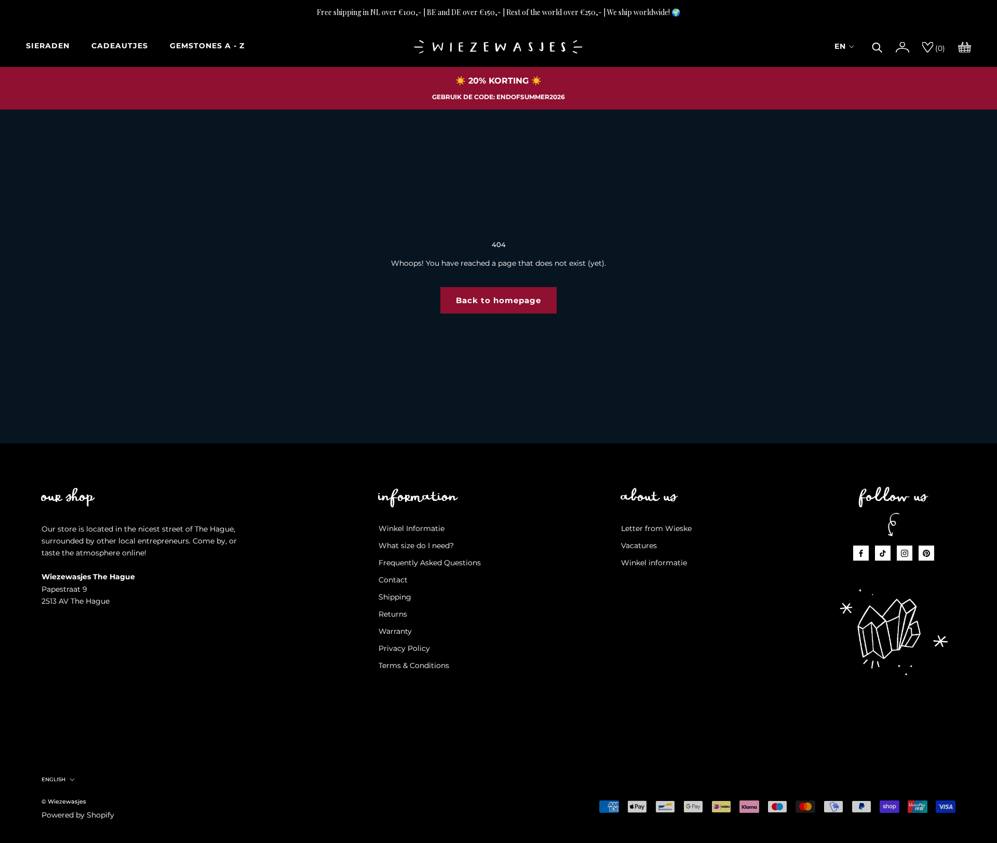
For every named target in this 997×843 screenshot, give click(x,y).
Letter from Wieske (656, 528)
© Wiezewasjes (64, 801)
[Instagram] (904, 553)
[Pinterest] (926, 553)
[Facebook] (861, 553)
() (939, 48)
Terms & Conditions (414, 665)
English (53, 779)
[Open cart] (964, 46)
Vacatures (639, 545)
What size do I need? (416, 545)
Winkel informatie (654, 562)
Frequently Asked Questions (430, 562)
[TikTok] (882, 553)
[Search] (877, 46)
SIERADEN (48, 45)
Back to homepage (498, 300)
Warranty (395, 631)
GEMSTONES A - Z (207, 45)
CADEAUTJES (119, 45)
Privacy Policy (404, 648)
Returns (393, 614)
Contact (393, 579)
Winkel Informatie (411, 528)
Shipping (395, 597)
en (840, 46)
